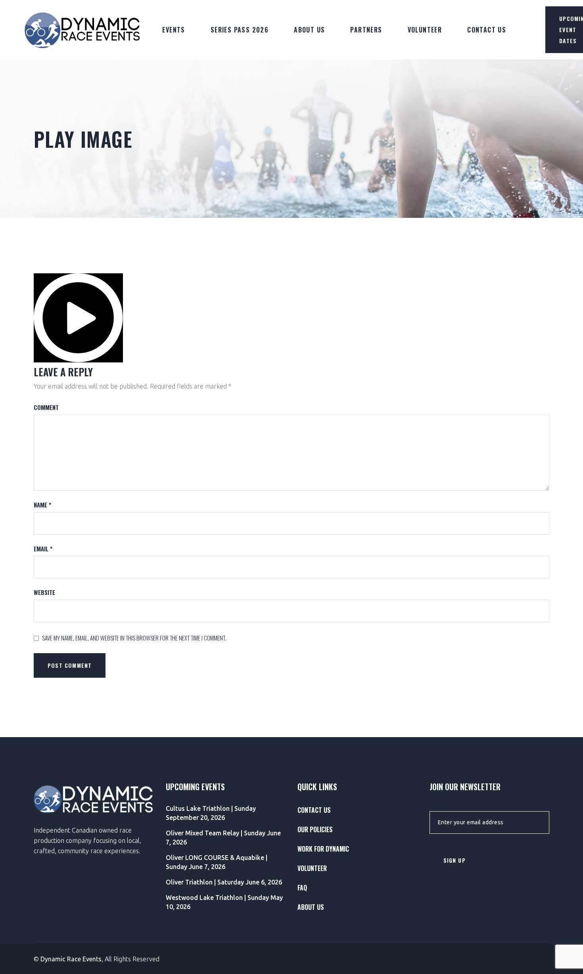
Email (43, 549)
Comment (46, 407)
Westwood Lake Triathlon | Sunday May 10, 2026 (224, 902)
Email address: (450, 808)
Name (42, 505)
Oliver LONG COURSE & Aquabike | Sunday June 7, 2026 (216, 862)
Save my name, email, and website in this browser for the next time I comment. (134, 638)
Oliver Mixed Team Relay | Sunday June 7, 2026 (223, 837)
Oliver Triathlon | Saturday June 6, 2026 (224, 882)
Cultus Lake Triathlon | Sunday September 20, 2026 (211, 813)
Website (44, 592)
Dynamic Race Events (71, 959)
